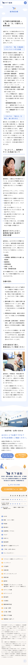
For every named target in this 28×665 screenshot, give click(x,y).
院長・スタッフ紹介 (9, 520)
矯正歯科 (6, 597)
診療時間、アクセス (9, 531)
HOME (5, 516)
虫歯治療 (6, 570)
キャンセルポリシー (9, 553)
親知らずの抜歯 (8, 615)
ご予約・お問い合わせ (9, 549)
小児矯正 (6, 600)
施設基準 (6, 542)
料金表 (5, 523)
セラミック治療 (8, 589)
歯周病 (5, 581)
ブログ (5, 534)
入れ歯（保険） (8, 611)
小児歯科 (6, 566)
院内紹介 (6, 527)
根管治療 (6, 577)
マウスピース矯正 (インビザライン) (13, 559)
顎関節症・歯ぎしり (9, 619)
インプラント (7, 562)
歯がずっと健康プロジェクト (11, 545)
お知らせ (6, 538)
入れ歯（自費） (8, 608)
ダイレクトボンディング (10, 573)
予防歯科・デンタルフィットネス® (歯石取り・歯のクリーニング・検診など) (15, 585)
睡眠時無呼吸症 (8, 604)
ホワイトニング (8, 593)
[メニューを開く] (25, 2)
